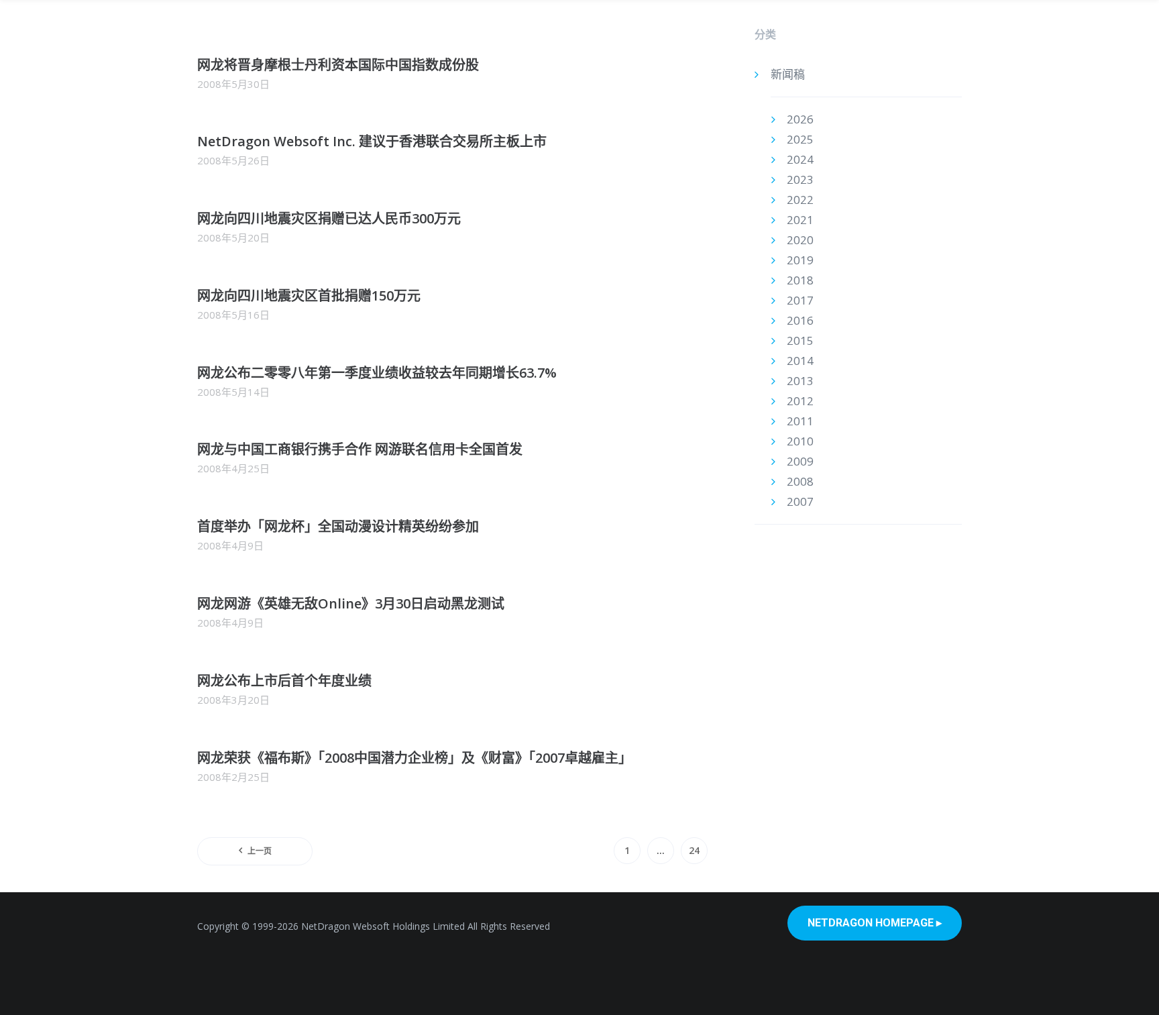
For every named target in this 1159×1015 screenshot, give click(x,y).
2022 (800, 199)
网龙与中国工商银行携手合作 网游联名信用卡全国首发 (359, 449)
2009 (800, 461)
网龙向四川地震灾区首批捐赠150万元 (309, 295)
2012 (800, 401)
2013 (800, 380)
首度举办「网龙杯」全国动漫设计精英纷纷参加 (338, 526)
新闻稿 (788, 74)
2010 (800, 441)
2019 (800, 260)
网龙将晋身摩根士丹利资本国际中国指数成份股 (338, 65)
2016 (800, 320)
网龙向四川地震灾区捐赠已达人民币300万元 (329, 218)
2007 (800, 501)
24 (694, 850)
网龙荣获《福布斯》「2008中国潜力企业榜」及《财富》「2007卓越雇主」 (414, 758)
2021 (800, 219)
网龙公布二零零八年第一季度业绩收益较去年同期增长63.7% (377, 373)
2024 (800, 159)
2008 (800, 481)
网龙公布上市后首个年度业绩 (284, 681)
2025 (800, 139)
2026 (800, 119)
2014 (800, 360)
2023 (800, 179)
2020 (800, 240)
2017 (800, 300)
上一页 (259, 851)
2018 (800, 280)
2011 (800, 421)
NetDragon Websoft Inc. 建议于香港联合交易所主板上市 (372, 141)
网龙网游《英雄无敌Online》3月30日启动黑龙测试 (350, 603)
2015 (800, 340)
